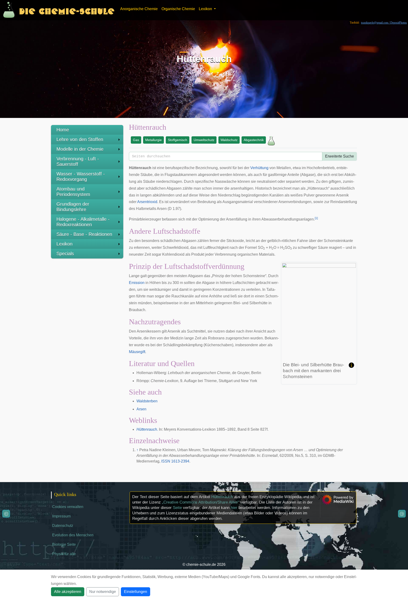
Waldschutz (229, 140)
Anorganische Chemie (139, 9)
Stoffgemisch (177, 140)
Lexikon (64, 243)
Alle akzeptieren (67, 592)
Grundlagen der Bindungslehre (72, 206)
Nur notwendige (102, 592)
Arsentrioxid (147, 202)
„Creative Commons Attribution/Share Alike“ (200, 502)
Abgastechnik (254, 140)
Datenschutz (62, 526)
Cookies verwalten (67, 507)
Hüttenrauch (222, 497)
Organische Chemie (178, 9)
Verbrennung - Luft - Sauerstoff (77, 161)
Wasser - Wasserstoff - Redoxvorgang (80, 176)
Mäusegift (137, 352)
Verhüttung (259, 168)
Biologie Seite (64, 544)
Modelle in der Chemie (79, 149)
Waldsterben (146, 401)
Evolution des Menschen (73, 535)
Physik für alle (64, 554)
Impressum (61, 516)
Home (62, 129)
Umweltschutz (204, 140)
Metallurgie (153, 140)
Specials (65, 253)
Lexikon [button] (206, 9)
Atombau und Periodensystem (73, 191)
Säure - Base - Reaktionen (84, 234)
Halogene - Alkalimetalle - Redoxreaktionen (83, 222)
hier (234, 507)
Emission (136, 283)
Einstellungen (135, 592)
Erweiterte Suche (339, 156)
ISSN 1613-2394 (175, 461)
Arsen (141, 409)
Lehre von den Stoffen (79, 139)
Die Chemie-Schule (67, 10)
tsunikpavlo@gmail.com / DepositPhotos (384, 22)
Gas (136, 140)
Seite (177, 507)
